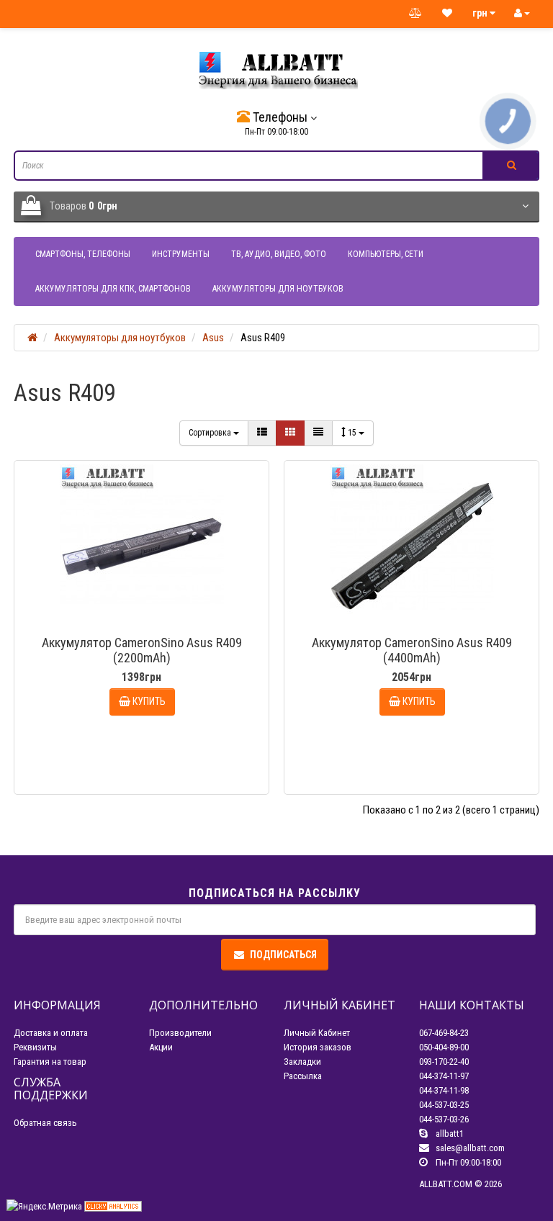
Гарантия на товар (50, 1061)
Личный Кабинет (317, 1032)
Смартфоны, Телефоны (82, 254)
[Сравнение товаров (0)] (415, 13)
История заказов (317, 1047)
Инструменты (181, 254)
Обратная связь (45, 1122)
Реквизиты (35, 1047)
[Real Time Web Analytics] (113, 1205)
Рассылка (303, 1076)
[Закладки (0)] (447, 13)
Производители (180, 1032)
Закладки (302, 1061)
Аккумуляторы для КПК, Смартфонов (113, 289)
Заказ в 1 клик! (148, 772)
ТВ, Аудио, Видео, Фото (278, 254)
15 (353, 433)
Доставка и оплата (51, 1032)
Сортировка (211, 433)
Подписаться (283, 954)
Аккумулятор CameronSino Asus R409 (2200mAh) (142, 650)
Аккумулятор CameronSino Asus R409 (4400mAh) (412, 650)
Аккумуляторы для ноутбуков (277, 289)
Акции (161, 1047)
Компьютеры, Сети (385, 254)
